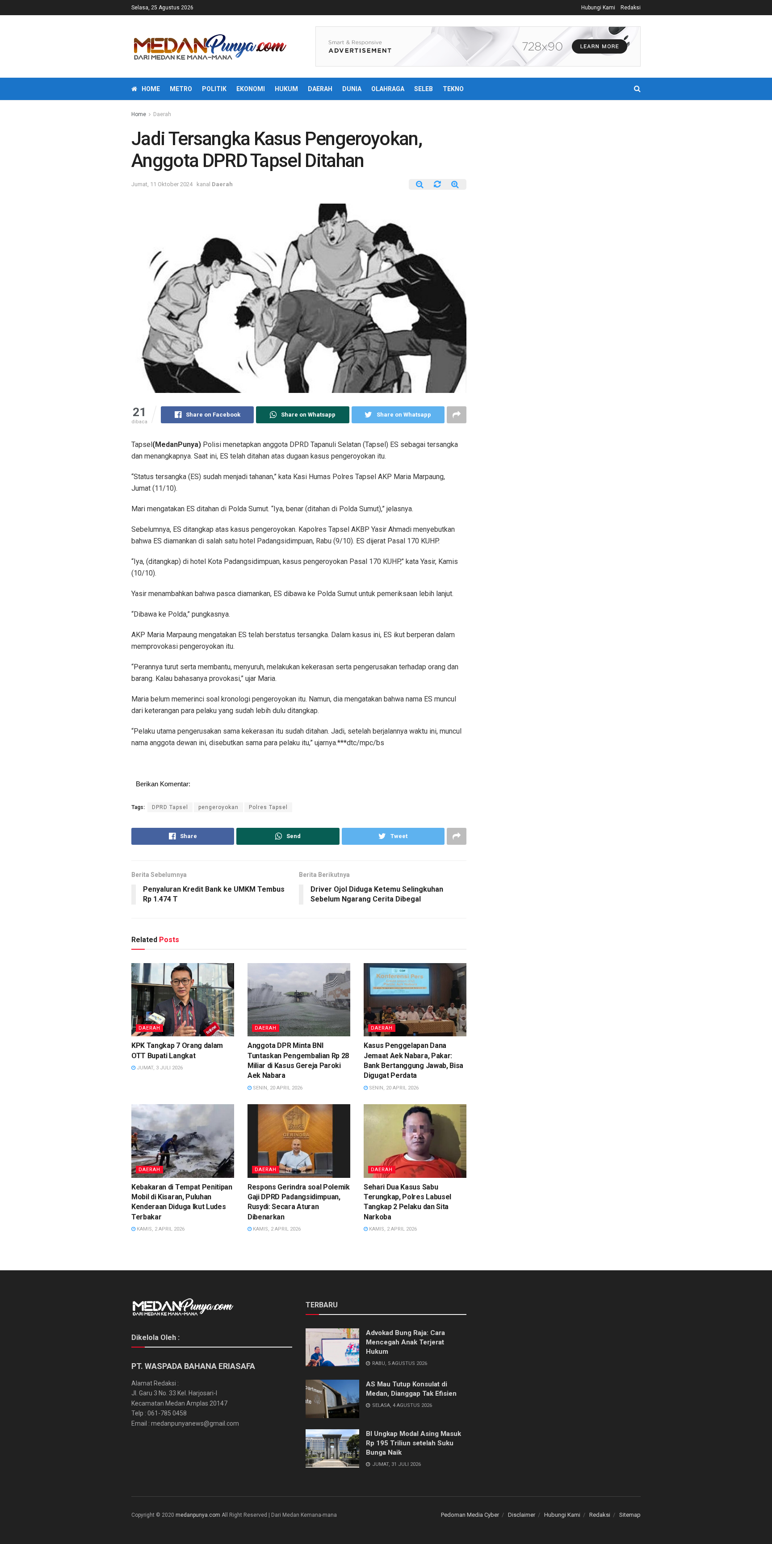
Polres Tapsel (268, 807)
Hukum (286, 88)
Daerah (320, 88)
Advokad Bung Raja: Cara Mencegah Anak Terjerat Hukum (405, 1342)
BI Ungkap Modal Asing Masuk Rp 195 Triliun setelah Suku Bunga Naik (413, 1443)
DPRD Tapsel (170, 807)
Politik (214, 88)
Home (151, 88)
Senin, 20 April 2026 (277, 1088)
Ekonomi (250, 88)
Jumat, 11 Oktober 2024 (162, 184)
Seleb (423, 88)
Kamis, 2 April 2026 (160, 1229)
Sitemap (630, 1514)
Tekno (453, 88)
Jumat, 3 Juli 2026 (159, 1068)
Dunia (351, 88)
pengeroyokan (218, 807)
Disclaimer (521, 1514)
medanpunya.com (198, 1515)
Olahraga (387, 88)
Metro (181, 88)
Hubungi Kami (598, 7)
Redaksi (631, 7)
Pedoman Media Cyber (470, 1514)
